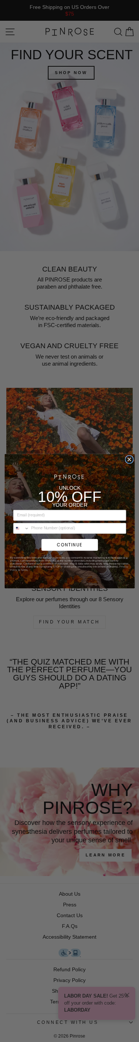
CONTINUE (69, 544)
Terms (23, 569)
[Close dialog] (129, 459)
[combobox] (21, 528)
